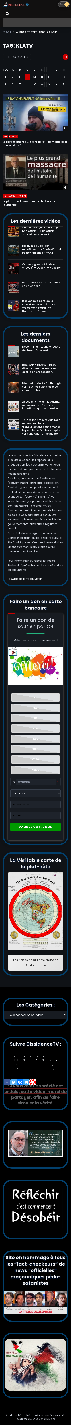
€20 (35, 739)
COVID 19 (13, 136)
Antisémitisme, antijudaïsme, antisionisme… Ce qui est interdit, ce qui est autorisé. (41, 405)
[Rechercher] (7, 13)
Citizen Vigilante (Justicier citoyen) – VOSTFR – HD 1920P (41, 265)
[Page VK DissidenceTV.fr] (20, 1082)
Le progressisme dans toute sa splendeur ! (41, 284)
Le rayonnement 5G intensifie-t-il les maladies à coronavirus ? (35, 143)
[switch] (64, 4)
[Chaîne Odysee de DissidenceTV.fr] (32, 1082)
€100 (35, 759)
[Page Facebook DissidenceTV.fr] (7, 1082)
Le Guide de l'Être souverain (25, 579)
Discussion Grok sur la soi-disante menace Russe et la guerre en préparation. (40, 368)
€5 (36, 718)
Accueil (7, 31)
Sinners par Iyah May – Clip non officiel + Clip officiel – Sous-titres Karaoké (40, 231)
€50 (35, 749)
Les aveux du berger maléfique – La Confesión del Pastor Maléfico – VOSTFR (41, 249)
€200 (35, 770)
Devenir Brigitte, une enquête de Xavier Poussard (41, 348)
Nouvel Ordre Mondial (15, 196)
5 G (5, 136)
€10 (35, 728)
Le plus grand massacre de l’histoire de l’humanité (29, 203)
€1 (35, 697)
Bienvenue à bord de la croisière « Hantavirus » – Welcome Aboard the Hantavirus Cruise (38, 306)
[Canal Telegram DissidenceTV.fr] (26, 1082)
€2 (36, 708)
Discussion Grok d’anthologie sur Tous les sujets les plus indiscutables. (41, 386)
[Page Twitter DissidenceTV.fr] (13, 1082)
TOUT (5, 70)
